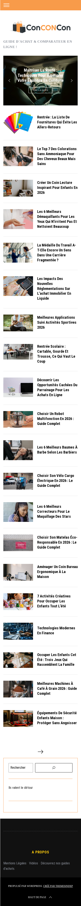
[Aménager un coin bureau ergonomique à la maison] (18, 572)
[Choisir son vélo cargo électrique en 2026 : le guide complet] (18, 481)
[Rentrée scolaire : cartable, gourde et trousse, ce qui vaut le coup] (18, 352)
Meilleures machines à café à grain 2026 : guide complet (57, 688)
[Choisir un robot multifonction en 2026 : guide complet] (18, 419)
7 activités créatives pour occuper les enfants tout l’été (54, 601)
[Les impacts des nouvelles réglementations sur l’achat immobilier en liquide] (18, 286)
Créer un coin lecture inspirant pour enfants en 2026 (57, 187)
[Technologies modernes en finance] (18, 631)
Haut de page (37, 897)
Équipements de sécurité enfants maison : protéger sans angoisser (57, 718)
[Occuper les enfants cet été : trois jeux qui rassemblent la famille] (18, 660)
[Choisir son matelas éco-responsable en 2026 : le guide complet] (18, 542)
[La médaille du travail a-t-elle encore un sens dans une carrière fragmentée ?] (18, 253)
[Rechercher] (54, 767)
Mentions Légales (14, 863)
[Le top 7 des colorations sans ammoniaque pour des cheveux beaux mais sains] (18, 156)
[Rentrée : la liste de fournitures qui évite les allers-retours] (18, 123)
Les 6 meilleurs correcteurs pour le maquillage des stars (54, 511)
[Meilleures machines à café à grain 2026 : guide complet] (18, 689)
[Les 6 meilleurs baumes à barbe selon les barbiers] (18, 450)
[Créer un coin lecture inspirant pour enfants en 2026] (18, 188)
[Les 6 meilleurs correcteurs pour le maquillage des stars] (18, 512)
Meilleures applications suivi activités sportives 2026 (56, 322)
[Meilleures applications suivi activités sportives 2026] (18, 323)
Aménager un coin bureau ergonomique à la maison (57, 572)
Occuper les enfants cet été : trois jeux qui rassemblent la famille (56, 660)
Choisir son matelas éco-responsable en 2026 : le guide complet (57, 542)
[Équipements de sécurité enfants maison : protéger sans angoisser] (18, 718)
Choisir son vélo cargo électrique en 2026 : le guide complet (55, 480)
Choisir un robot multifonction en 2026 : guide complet (55, 418)
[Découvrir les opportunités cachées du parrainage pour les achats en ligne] (18, 387)
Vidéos (33, 863)
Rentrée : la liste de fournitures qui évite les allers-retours (57, 122)
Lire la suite (40, 90)
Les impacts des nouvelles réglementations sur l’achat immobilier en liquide (54, 288)
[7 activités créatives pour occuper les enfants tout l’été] (18, 601)
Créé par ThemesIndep (58, 886)
